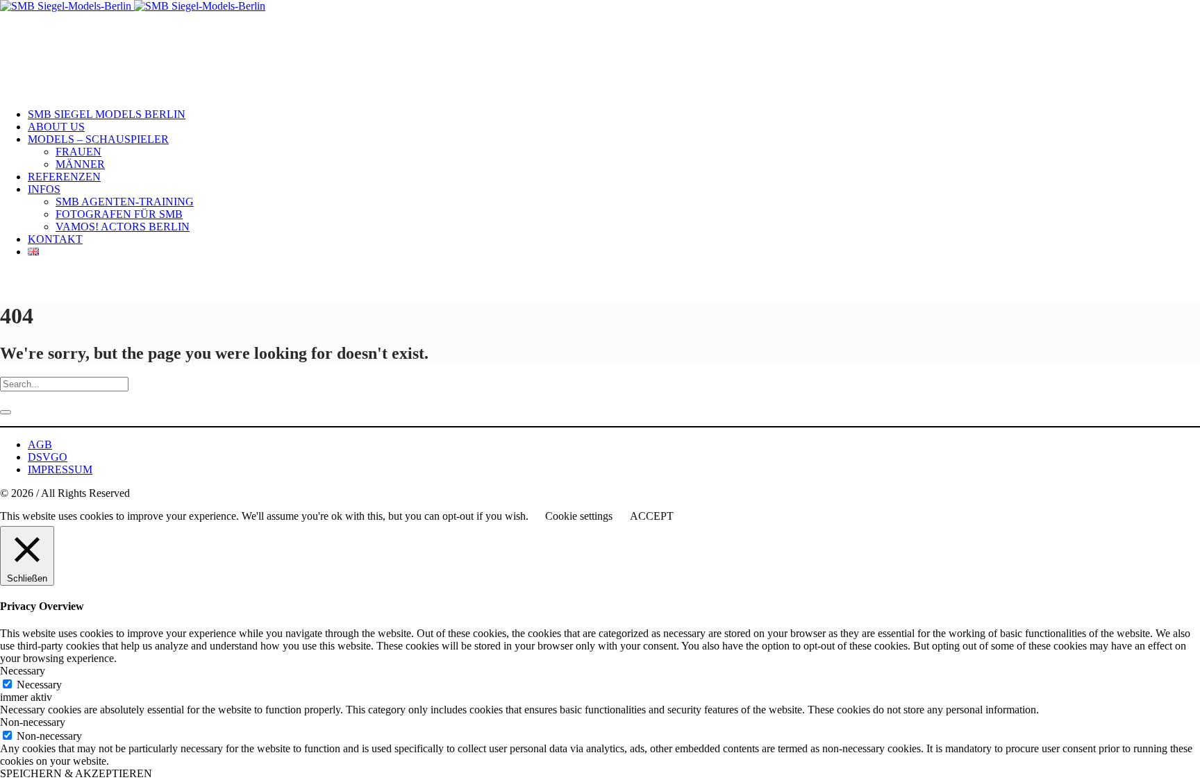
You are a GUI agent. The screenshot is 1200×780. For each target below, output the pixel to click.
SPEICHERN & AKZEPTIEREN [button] (76, 773)
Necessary (39, 684)
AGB (40, 444)
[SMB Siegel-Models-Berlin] (132, 6)
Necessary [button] (22, 671)
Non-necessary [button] (32, 722)
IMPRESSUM (60, 469)
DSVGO (47, 457)
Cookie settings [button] (578, 516)
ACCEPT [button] (652, 516)
